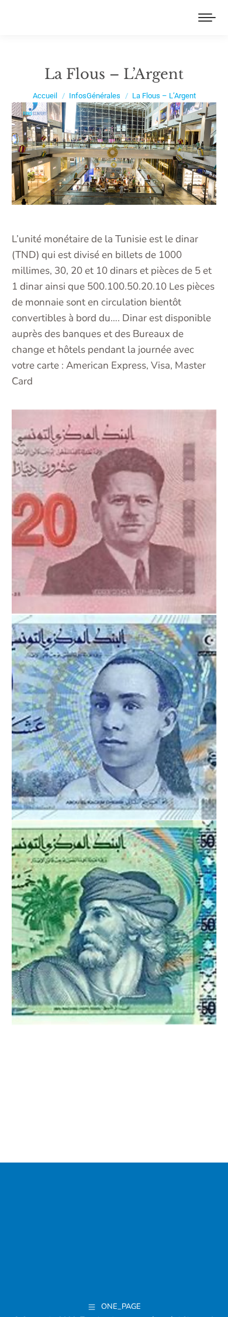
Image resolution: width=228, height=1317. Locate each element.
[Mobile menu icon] (207, 17)
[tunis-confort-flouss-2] (114, 512)
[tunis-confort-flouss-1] (114, 717)
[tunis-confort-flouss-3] (114, 922)
